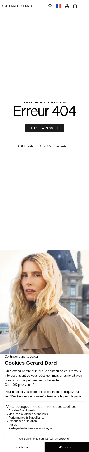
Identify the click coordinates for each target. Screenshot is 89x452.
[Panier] (75, 6)
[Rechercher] (50, 6)
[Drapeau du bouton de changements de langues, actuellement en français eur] (58, 5)
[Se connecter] (67, 6)
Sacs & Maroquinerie (52, 146)
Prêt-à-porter (26, 146)
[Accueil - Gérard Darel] (20, 6)
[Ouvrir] (84, 6)
